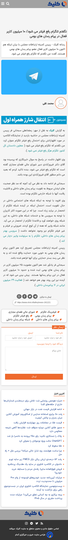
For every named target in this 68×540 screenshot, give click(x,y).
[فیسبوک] (24, 297)
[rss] (42, 524)
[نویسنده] (61, 103)
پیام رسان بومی (43, 316)
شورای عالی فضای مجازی (22, 312)
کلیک (18, 528)
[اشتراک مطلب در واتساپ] (19, 296)
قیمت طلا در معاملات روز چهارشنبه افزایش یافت (38, 423)
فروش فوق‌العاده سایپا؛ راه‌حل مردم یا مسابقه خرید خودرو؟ (37, 471)
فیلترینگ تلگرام (49, 312)
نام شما (59, 333)
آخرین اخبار (59, 393)
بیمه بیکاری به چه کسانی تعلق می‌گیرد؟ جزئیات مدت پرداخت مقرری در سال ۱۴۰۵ (36, 496)
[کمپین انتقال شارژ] (34, 120)
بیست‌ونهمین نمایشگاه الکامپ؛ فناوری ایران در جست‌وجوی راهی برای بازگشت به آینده (33, 488)
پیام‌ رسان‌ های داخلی (47, 320)
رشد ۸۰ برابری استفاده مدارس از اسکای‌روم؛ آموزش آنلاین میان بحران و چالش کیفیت (34, 416)
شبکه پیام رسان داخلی (18, 320)
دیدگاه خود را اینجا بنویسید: (50, 344)
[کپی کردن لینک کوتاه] (34, 302)
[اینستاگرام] (26, 524)
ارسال (34, 376)
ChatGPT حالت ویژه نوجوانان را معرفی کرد (40, 441)
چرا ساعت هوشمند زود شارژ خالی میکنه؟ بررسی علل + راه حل (33, 452)
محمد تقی (48, 103)
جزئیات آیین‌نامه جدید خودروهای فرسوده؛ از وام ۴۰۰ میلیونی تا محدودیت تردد (36, 479)
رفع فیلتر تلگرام (21, 316)
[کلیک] (57, 4)
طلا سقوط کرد (55, 446)
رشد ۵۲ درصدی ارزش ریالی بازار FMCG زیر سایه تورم (35, 459)
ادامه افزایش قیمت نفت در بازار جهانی (43, 409)
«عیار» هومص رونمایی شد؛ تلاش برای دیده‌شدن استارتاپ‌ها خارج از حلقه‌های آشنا (33, 402)
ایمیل (30, 333)
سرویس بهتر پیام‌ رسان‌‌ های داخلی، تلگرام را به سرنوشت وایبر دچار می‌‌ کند (34, 236)
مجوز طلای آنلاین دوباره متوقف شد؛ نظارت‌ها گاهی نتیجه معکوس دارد (33, 429)
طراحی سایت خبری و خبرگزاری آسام (30, 534)
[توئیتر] (30, 297)
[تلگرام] (35, 297)
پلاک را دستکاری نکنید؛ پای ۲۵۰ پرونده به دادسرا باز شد (34, 436)
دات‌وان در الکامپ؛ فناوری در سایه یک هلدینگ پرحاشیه (35, 464)
